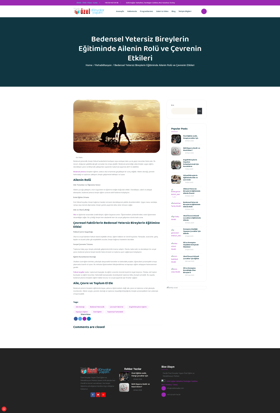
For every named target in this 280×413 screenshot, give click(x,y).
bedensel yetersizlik (97, 307)
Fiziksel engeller (78, 272)
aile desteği (80, 307)
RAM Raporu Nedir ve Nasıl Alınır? (191, 149)
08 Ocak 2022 (189, 261)
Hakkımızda (132, 11)
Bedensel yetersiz (79, 171)
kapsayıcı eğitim (82, 311)
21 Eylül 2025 (189, 236)
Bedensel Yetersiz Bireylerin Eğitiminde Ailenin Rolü (191, 204)
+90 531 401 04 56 (111, 2)
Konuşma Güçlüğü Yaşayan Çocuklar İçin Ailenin (192, 231)
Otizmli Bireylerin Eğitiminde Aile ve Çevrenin (190, 177)
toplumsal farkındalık (115, 311)
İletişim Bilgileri (185, 11)
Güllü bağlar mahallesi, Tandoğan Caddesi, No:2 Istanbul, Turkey (150, 2)
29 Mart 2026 (189, 141)
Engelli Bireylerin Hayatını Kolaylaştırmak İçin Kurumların (191, 163)
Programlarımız (146, 11)
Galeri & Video (162, 11)
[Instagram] (103, 394)
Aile (74, 214)
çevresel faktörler (116, 307)
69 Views (79, 157)
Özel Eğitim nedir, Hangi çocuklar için (190, 137)
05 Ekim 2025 (189, 196)
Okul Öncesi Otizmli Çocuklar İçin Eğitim (191, 257)
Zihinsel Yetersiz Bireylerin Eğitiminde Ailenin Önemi (191, 191)
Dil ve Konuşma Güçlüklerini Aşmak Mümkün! (191, 244)
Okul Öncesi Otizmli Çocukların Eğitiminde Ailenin (192, 218)
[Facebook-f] (93, 394)
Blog (173, 11)
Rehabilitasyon (103, 65)
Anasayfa (120, 11)
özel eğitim (97, 311)
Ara (172, 105)
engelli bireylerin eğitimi (138, 307)
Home (89, 65)
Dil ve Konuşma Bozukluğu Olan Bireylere (189, 270)
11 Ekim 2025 (189, 169)
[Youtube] (98, 394)
